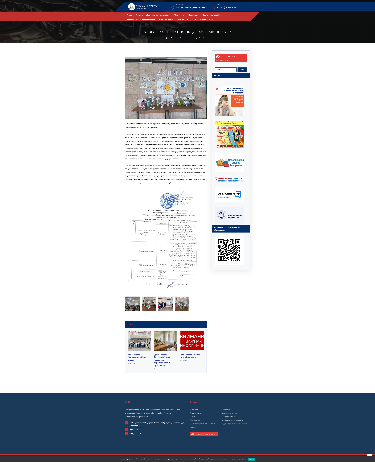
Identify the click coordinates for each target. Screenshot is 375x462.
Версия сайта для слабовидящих (205, 434)
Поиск (242, 69)
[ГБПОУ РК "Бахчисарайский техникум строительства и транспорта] (166, 38)
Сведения (226, 410)
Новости (132, 363)
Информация (196, 413)
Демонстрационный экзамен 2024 (235, 424)
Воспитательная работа (231, 413)
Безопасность (197, 420)
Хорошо (251, 459)
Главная (195, 410)
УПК (193, 417)
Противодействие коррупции (233, 420)
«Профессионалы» (229, 417)
